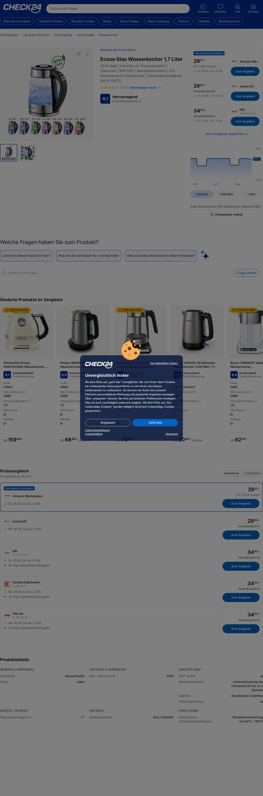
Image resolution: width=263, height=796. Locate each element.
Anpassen (107, 422)
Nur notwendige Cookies (164, 363)
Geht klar (155, 422)
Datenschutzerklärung (97, 430)
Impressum (172, 434)
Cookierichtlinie (94, 434)
